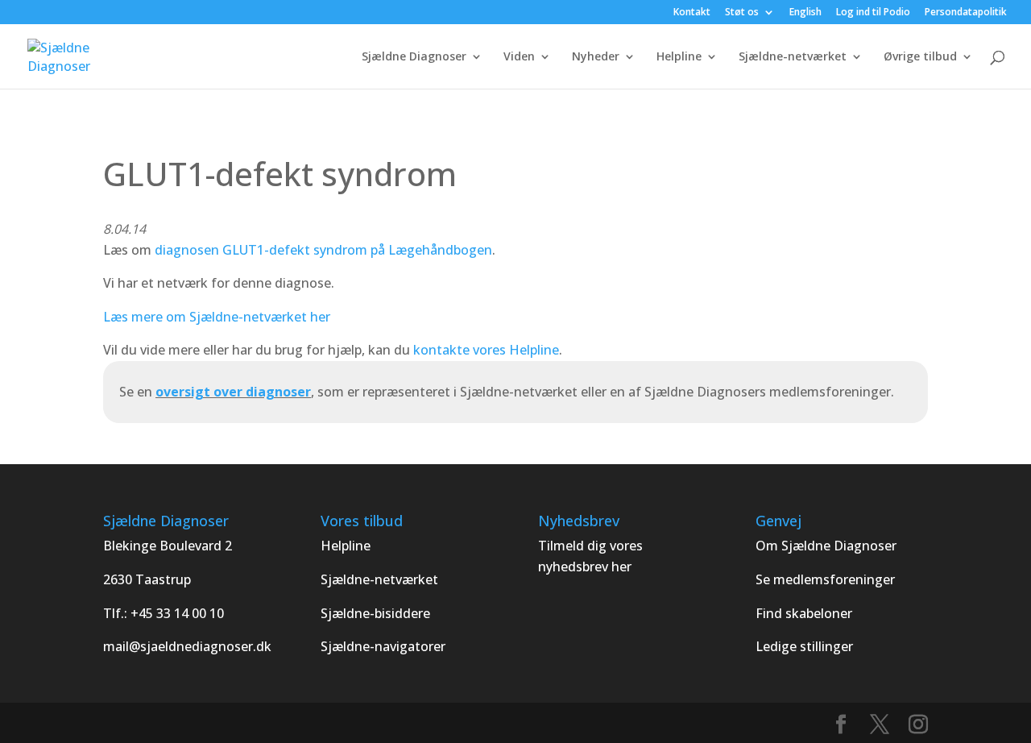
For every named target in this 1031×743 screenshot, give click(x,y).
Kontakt (691, 13)
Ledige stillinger (804, 646)
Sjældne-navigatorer (383, 646)
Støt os (742, 13)
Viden (519, 57)
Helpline (679, 57)
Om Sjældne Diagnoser (828, 545)
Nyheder (595, 57)
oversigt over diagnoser (233, 392)
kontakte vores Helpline (486, 350)
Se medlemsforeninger (825, 579)
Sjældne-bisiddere (375, 613)
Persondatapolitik (966, 13)
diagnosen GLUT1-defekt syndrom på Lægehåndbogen (323, 250)
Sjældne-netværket (793, 57)
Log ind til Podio (873, 13)
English (805, 13)
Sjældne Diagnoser (414, 57)
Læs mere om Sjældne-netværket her (216, 317)
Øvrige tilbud (920, 57)
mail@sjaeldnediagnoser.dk (187, 646)
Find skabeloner (804, 613)
